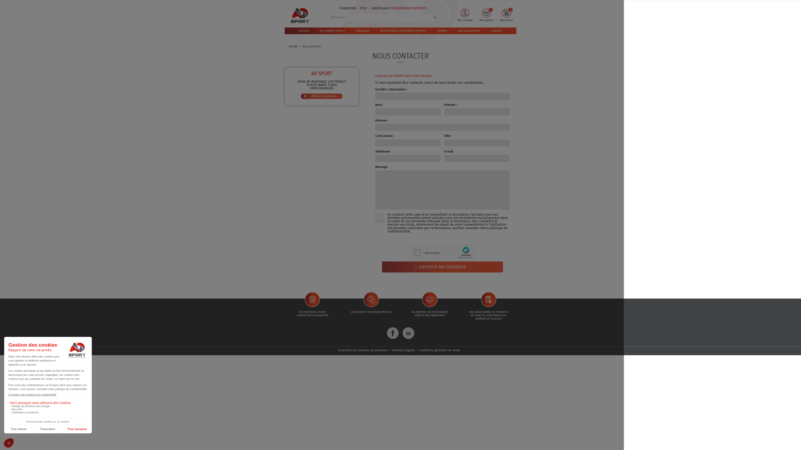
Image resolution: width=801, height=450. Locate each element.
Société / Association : (391, 89)
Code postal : (384, 136)
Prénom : (450, 104)
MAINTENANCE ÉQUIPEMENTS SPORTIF (403, 30)
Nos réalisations (469, 30)
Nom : (379, 104)
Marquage (362, 30)
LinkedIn (408, 333)
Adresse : (381, 120)
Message (381, 167)
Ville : (448, 136)
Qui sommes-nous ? (332, 30)
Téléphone (382, 151)
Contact (496, 30)
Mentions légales (403, 350)
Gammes (442, 30)
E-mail (448, 151)
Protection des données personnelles (363, 350)
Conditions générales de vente (439, 350)
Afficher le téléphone (324, 96)
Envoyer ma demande (442, 266)
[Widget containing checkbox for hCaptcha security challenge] (442, 253)
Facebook (393, 333)
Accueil (304, 30)
